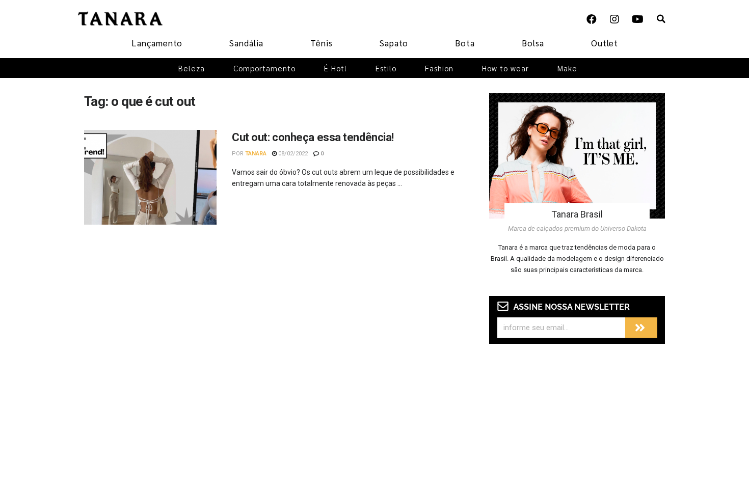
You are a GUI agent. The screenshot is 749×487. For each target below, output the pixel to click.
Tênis (321, 42)
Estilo (386, 68)
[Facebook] (591, 19)
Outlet (604, 42)
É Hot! (335, 68)
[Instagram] (614, 19)
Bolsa (533, 42)
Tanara (255, 153)
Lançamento (156, 42)
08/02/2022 (292, 153)
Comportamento (264, 68)
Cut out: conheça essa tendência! (313, 137)
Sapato (394, 42)
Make (567, 68)
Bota (465, 42)
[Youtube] (637, 19)
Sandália (246, 42)
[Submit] (641, 327)
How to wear (505, 68)
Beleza (191, 68)
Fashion (439, 68)
